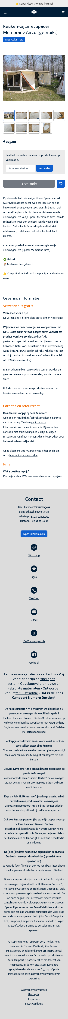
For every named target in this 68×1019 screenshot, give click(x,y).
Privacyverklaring (34, 1003)
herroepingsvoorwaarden (23, 455)
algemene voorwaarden (23, 450)
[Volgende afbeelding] (60, 78)
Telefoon (34, 598)
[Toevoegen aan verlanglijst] (61, 184)
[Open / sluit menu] (5, 12)
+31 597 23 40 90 (40, 516)
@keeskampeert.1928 (37, 511)
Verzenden (44, 168)
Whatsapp (34, 555)
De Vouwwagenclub (34, 641)
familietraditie (26, 693)
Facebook (34, 662)
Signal (34, 577)
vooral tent (44, 674)
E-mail (34, 619)
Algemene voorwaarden (34, 989)
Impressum (34, 999)
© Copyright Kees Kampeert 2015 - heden (30, 941)
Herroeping (34, 994)
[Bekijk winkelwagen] (62, 12)
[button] (9, 115)
